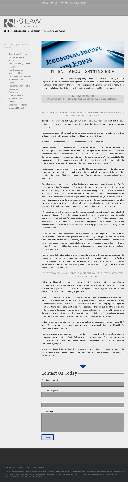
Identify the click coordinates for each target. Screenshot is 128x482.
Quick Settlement (16, 95)
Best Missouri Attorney (18, 54)
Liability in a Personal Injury (20, 76)
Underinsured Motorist (18, 105)
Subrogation (13, 101)
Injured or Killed (15, 73)
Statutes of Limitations (18, 98)
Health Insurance (16, 70)
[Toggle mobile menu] (123, 20)
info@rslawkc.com (78, 3)
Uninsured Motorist (16, 108)
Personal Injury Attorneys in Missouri (16, 46)
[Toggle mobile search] (119, 20)
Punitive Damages (16, 92)
